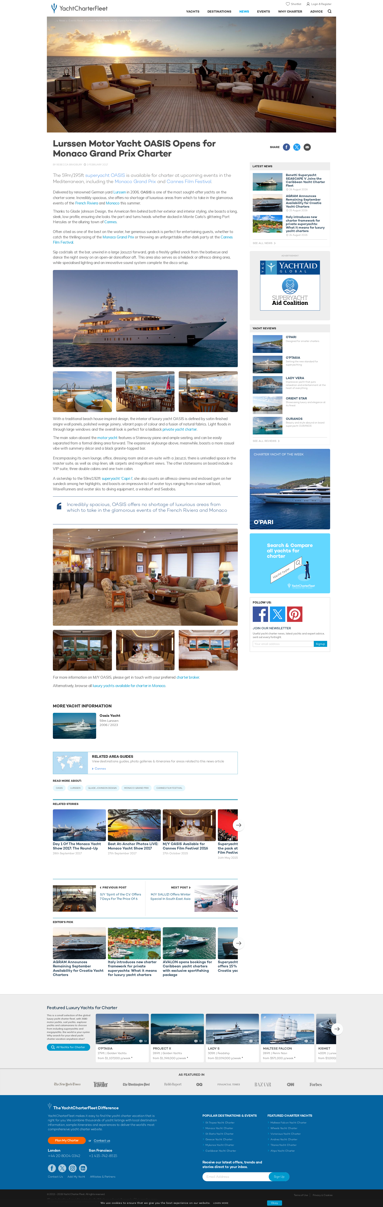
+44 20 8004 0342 (64, 1155)
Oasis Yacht (110, 715)
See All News (262, 243)
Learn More (220, 1203)
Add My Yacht (76, 1176)
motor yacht (107, 437)
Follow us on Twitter (62, 1168)
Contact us (102, 1140)
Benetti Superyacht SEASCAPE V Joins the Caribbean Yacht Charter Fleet (305, 180)
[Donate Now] (290, 286)
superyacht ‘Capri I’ (117, 478)
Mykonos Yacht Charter (219, 1145)
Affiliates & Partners (102, 1176)
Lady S (214, 1048)
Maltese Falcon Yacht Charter (288, 1122)
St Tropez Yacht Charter (220, 1122)
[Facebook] (260, 614)
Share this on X (296, 147)
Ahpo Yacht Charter (282, 1150)
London (54, 1150)
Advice (316, 11)
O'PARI (291, 337)
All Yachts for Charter (70, 1047)
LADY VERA (295, 378)
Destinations (219, 11)
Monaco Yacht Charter (219, 1128)
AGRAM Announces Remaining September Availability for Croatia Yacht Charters (303, 201)
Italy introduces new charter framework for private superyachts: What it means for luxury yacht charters (305, 224)
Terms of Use (301, 1195)
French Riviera (86, 203)
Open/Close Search (330, 11)
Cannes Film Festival (189, 181)
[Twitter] (277, 614)
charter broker (188, 677)
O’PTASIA (293, 358)
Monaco (112, 203)
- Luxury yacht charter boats (92, 8)
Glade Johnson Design (102, 788)
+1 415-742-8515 (103, 1155)
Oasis (59, 788)
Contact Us (55, 1176)
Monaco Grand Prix (135, 181)
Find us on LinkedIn (83, 1168)
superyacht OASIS (105, 175)
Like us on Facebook (52, 1168)
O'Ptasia (105, 1048)
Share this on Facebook (286, 147)
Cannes (110, 221)
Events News (76, 20)
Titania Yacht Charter (283, 1145)
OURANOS (294, 419)
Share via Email (307, 147)
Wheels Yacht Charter (283, 1128)
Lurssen (119, 192)
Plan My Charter (67, 1140)
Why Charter (290, 11)
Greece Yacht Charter (219, 1139)
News (244, 11)
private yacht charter (180, 429)
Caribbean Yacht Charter (220, 1150)
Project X (162, 1048)
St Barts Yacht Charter (219, 1133)
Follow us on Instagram (73, 1168)
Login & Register (321, 4)
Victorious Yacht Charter (285, 1133)
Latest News (262, 166)
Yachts (192, 11)
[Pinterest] (294, 614)
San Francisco (100, 1150)
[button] (239, 825)
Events (263, 11)
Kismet (324, 1048)
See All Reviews (264, 441)
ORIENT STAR (296, 398)
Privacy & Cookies (323, 1195)
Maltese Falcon (277, 1048)
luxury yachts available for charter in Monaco (129, 685)
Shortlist (296, 4)
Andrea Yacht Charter (283, 1139)
